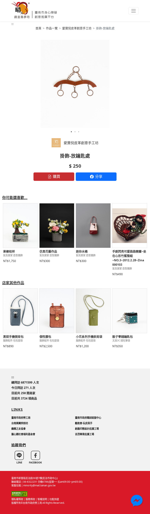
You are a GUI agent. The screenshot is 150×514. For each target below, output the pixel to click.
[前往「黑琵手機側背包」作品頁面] (20, 311)
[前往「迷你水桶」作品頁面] (93, 225)
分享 (98, 176)
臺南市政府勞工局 (20, 417)
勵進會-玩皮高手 (83, 423)
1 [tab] (71, 132)
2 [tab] (75, 132)
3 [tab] (78, 132)
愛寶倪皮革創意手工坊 (76, 28)
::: (12, 24)
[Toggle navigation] (133, 10)
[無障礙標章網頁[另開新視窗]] (19, 493)
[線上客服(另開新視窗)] (137, 501)
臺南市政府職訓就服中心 (88, 417)
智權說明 (42, 499)
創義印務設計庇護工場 (87, 428)
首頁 (38, 28)
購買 (56, 176)
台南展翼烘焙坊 (19, 423)
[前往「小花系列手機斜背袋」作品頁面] (93, 311)
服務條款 (30, 499)
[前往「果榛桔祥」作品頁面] (20, 225)
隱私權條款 (17, 499)
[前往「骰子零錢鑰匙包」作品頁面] (129, 311)
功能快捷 (54, 499)
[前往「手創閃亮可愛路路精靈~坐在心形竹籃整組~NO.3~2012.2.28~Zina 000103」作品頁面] (129, 225)
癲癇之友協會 (18, 428)
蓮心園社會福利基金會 (23, 434)
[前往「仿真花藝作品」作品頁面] (57, 225)
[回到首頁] (34, 9)
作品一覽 (52, 28)
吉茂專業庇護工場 (84, 434)
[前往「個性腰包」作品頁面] (57, 311)
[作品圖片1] (75, 84)
